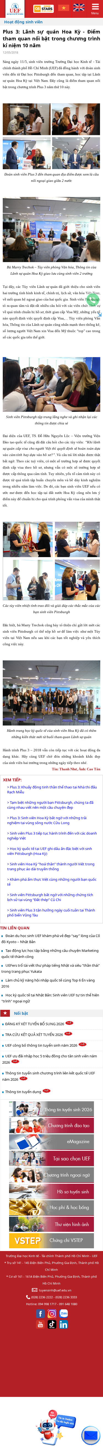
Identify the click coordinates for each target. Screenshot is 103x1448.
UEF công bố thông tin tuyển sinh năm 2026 (41, 1045)
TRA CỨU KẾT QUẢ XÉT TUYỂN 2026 (34, 1034)
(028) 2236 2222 (42, 1297)
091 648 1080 (68, 1304)
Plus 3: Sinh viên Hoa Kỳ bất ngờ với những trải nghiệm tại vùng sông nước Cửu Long (47, 820)
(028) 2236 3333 (66, 1297)
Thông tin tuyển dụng (23, 1091)
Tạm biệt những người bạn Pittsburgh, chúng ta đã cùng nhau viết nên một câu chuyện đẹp (50, 805)
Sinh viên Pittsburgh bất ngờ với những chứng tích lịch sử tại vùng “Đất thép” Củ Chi (50, 897)
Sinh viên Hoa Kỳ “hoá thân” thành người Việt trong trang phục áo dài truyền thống (50, 866)
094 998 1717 (47, 1304)
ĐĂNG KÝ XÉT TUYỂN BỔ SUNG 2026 (35, 1023)
